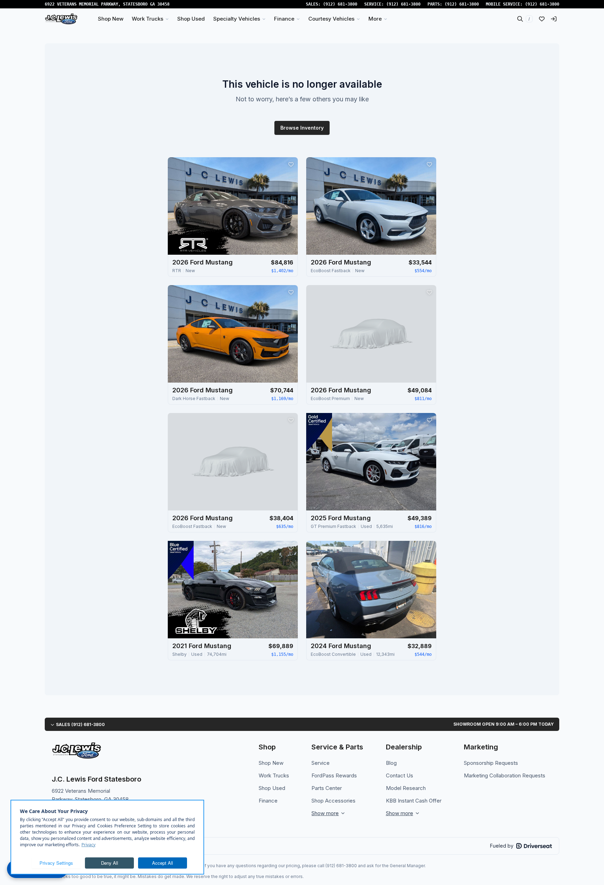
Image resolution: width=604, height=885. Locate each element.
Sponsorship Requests (491, 763)
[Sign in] (553, 18)
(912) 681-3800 (340, 4)
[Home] (61, 18)
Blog (391, 763)
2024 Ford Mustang (341, 646)
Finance (268, 800)
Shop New (271, 763)
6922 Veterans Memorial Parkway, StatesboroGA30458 (107, 4)
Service (320, 763)
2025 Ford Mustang (341, 518)
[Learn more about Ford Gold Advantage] (319, 432)
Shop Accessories (333, 800)
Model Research (406, 788)
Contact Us (399, 775)
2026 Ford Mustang (202, 262)
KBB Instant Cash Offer (413, 800)
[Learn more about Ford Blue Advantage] (181, 560)
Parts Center (326, 788)
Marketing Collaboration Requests (504, 775)
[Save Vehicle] (291, 164)
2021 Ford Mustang (201, 646)
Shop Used (272, 788)
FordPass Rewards (334, 775)
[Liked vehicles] (541, 18)
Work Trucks (274, 775)
